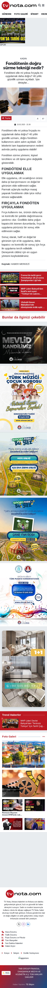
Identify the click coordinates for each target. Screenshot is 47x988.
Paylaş (8, 118)
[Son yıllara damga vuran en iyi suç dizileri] (23, 783)
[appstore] (23, 959)
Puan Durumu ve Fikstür (15, 938)
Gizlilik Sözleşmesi (31, 953)
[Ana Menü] (43, 5)
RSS (7, 973)
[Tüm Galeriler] (43, 736)
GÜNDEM (6, 14)
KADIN (23, 58)
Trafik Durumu (11, 935)
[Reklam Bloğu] (23, 344)
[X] (19, 924)
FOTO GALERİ (21, 14)
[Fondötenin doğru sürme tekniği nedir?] (23, 101)
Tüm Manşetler (11, 940)
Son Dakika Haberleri (14, 943)
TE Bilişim (30, 984)
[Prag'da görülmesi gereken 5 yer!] (23, 754)
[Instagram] (23, 924)
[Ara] (39, 5)
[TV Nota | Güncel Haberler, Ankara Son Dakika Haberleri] (19, 5)
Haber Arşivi (10, 946)
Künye (6, 953)
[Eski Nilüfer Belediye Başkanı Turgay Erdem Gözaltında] (35, 824)
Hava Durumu (11, 932)
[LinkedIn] (28, 924)
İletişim (16, 953)
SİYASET (34, 14)
